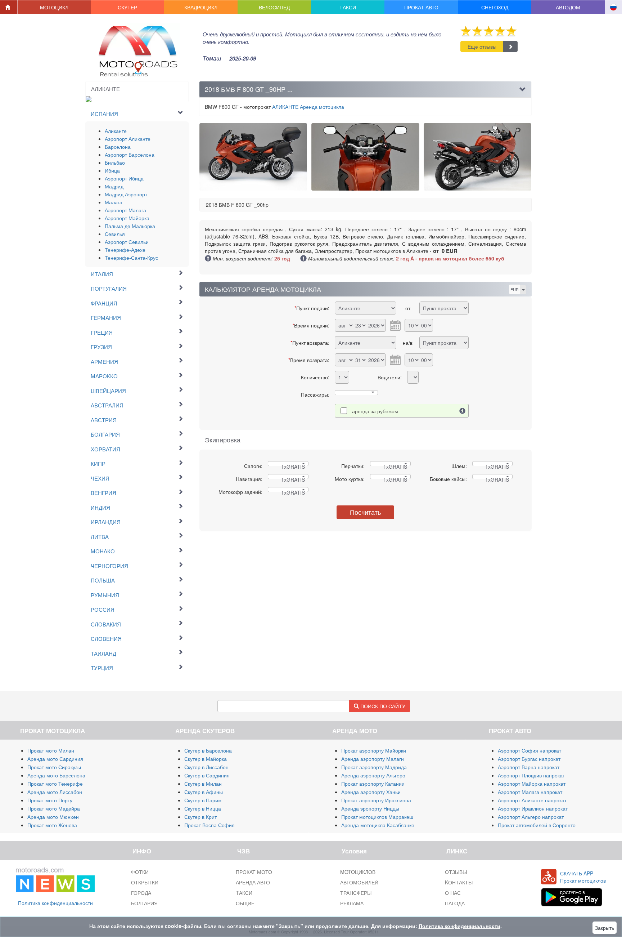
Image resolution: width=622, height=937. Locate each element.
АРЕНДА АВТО (253, 882)
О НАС (453, 892)
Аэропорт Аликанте (127, 138)
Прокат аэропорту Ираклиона (376, 800)
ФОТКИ (140, 871)
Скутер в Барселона (208, 750)
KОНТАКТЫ (459, 882)
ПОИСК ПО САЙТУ (382, 706)
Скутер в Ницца (202, 808)
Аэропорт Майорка (127, 218)
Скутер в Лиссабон (206, 767)
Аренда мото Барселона (56, 775)
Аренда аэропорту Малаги (372, 758)
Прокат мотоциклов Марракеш (377, 816)
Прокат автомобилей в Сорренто (537, 825)
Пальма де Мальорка (130, 225)
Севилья (115, 233)
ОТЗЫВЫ (456, 871)
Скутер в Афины (203, 791)
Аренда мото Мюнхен (53, 816)
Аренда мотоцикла (308, 106)
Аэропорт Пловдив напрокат (531, 775)
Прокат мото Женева (52, 825)
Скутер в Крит (200, 816)
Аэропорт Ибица (124, 178)
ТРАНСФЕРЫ (355, 892)
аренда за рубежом (375, 411)
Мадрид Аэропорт (126, 194)
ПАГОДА (455, 903)
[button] (54, 7)
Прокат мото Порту (49, 800)
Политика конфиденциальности (55, 902)
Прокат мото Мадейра (53, 808)
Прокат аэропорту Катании (373, 783)
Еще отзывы (482, 46)
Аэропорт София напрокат (529, 750)
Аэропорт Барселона (129, 154)
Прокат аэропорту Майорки (373, 750)
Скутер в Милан (203, 783)
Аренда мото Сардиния (55, 758)
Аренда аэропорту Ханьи (371, 791)
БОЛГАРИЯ (144, 903)
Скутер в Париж (202, 800)
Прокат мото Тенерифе (55, 783)
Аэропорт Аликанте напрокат (532, 800)
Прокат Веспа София (209, 825)
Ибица (112, 170)
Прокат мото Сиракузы (54, 767)
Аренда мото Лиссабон (54, 791)
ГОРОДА (141, 892)
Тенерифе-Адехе (125, 249)
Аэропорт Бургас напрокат (529, 758)
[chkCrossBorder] (462, 411)
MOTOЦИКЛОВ (357, 871)
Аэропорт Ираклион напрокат (533, 808)
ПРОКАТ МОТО (254, 871)
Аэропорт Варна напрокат (528, 767)
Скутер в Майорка (205, 758)
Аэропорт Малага (125, 210)
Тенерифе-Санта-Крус (131, 257)
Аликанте (116, 130)
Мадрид (114, 186)
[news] (55, 878)
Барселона (118, 146)
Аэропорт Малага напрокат (530, 791)
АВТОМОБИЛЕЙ (359, 882)
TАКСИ (244, 892)
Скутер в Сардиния (207, 775)
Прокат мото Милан (50, 750)
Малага (113, 202)
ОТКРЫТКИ (144, 882)
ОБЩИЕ (245, 903)
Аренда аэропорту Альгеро (373, 775)
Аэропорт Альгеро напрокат (531, 816)
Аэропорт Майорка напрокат (531, 783)
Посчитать (365, 512)
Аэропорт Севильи (127, 241)
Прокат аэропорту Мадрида (374, 767)
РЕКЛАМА (352, 903)
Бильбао (115, 162)
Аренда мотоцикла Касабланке (377, 825)
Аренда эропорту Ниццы (370, 808)
